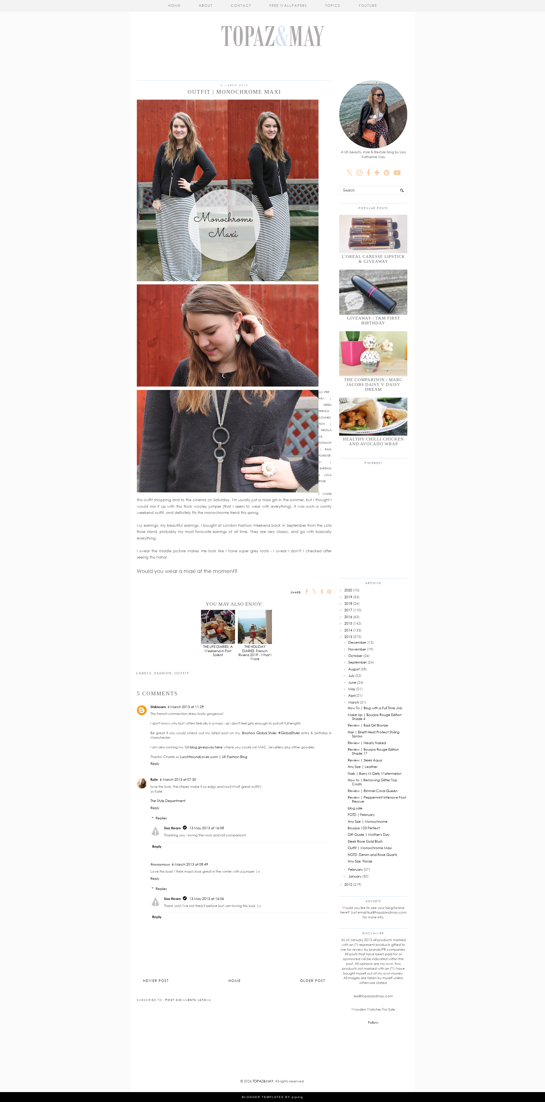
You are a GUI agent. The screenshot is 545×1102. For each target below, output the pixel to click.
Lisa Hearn (172, 828)
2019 (348, 597)
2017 (348, 610)
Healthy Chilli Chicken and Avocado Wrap (373, 441)
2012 (348, 884)
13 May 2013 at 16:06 (206, 899)
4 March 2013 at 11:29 (185, 707)
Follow (373, 1022)
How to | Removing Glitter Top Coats (372, 782)
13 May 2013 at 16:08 (206, 828)
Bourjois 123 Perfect (364, 828)
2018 (348, 603)
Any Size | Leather (363, 767)
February (355, 869)
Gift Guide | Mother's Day (368, 834)
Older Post (312, 981)
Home (174, 5)
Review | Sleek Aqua (365, 760)
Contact (241, 5)
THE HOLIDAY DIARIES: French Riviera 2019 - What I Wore (254, 653)
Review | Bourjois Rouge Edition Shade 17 (373, 751)
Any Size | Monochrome (367, 821)
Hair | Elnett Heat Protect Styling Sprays (373, 734)
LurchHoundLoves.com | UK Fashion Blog (213, 757)
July (351, 675)
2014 (348, 630)
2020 (348, 590)
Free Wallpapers (288, 5)
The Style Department (167, 801)
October (355, 656)
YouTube (368, 5)
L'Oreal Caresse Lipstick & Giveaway (373, 259)
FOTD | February (361, 815)
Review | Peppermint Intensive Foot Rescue (377, 799)
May (351, 689)
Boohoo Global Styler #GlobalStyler (271, 733)
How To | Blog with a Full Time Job (375, 708)
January (354, 876)
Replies (161, 818)
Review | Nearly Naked (367, 743)
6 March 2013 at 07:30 (178, 779)
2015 (348, 623)
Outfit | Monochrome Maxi (370, 848)
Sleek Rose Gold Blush (365, 841)
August (354, 669)
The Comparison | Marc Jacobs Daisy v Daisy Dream (373, 384)
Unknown (158, 707)
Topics (332, 5)
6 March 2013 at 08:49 (190, 864)
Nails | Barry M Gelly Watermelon (374, 773)
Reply (154, 763)
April (351, 695)
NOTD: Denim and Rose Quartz (372, 855)
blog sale (355, 808)
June (352, 682)
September (357, 662)
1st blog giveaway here (203, 747)
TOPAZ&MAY (263, 1081)
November (357, 649)
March (353, 702)
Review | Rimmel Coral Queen (372, 791)
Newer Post (156, 981)
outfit (182, 673)
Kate (154, 779)
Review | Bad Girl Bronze (368, 725)
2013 (348, 637)
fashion (163, 673)
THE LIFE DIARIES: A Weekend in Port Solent (218, 651)
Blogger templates (263, 1097)
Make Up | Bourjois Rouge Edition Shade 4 (375, 717)
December (357, 642)
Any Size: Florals (360, 861)
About (206, 5)
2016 (348, 617)
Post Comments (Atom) (188, 1000)
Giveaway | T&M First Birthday (373, 320)
